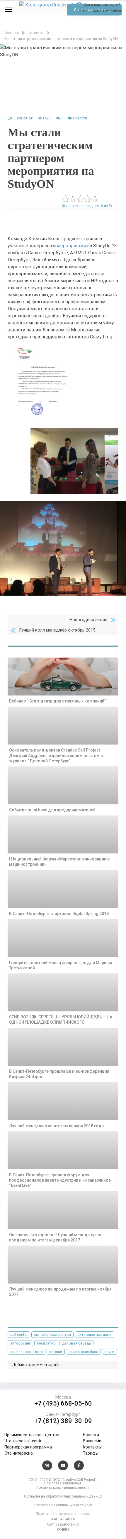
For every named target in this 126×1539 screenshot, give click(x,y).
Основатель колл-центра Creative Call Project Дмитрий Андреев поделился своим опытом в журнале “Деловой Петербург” (56, 755)
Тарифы (90, 1453)
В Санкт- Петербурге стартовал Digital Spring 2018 (59, 913)
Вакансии (92, 1441)
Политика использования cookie (63, 1514)
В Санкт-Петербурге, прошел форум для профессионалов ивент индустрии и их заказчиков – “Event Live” (61, 1180)
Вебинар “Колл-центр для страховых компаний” (57, 701)
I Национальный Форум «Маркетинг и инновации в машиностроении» (59, 862)
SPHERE (63, 1530)
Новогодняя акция (88, 619)
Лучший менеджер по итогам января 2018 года (56, 1126)
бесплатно (46, 1343)
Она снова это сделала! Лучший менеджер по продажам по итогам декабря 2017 (55, 1237)
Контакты (92, 1447)
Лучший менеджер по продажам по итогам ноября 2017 (60, 1292)
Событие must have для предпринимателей (52, 810)
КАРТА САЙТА (63, 1519)
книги (109, 1352)
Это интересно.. (19, 1453)
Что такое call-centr (23, 1441)
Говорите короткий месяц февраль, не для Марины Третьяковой (60, 965)
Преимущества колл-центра (31, 1434)
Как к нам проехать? (101, 4)
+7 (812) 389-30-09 (63, 1421)
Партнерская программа (28, 1447)
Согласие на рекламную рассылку (63, 1505)
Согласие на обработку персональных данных (63, 1496)
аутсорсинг (20, 1343)
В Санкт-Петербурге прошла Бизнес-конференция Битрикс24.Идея (59, 1074)
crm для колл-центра (52, 1334)
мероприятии (71, 245)
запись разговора (26, 1352)
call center (19, 1334)
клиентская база (83, 1352)
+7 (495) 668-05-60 (63, 1403)
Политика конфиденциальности (63, 1488)
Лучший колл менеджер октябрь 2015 (57, 630)
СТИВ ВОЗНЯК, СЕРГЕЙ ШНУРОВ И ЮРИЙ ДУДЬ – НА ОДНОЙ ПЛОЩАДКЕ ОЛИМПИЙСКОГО (60, 1020)
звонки (55, 1352)
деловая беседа (76, 1343)
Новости (80, 118)
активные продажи (94, 1334)
